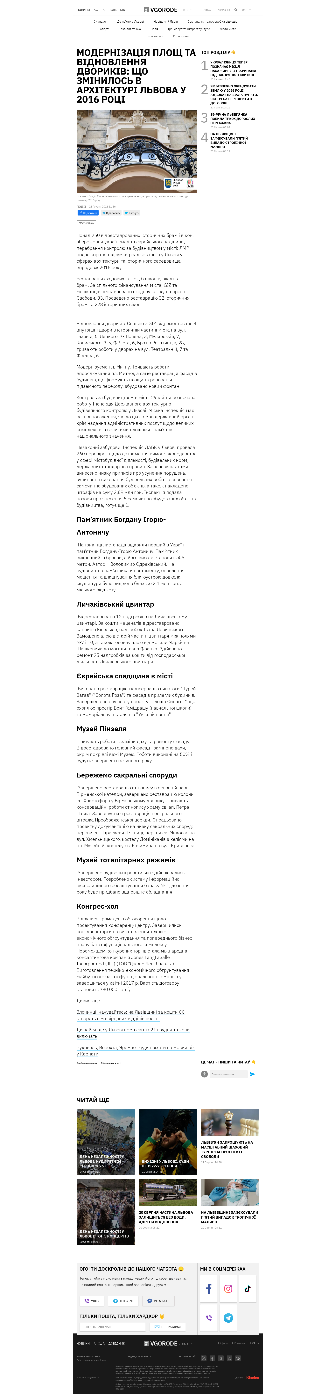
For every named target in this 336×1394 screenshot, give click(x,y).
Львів (183, 1343)
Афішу (207, 9)
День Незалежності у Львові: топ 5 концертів (104, 1233)
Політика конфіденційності (92, 1360)
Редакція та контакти (139, 1356)
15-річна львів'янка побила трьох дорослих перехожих (232, 118)
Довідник (116, 9)
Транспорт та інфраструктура (189, 29)
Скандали (101, 21)
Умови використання (88, 1356)
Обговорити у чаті (111, 1063)
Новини (83, 9)
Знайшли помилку (87, 1063)
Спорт (104, 29)
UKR (244, 9)
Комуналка (155, 36)
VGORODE (164, 1343)
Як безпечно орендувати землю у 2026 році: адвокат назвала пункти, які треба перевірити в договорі (234, 94)
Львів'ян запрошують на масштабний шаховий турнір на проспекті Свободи (227, 1149)
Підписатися (171, 1327)
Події (154, 29)
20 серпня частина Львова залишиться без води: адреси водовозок (166, 1217)
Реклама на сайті (188, 1356)
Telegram (126, 1301)
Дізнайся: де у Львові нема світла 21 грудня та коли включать (133, 1032)
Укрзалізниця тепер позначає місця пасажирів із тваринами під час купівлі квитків (233, 68)
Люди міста (228, 29)
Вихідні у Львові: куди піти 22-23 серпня (165, 1163)
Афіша (99, 9)
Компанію (224, 9)
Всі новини (181, 36)
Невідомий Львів (166, 21)
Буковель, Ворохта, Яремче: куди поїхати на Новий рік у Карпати (136, 1050)
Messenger (162, 1301)
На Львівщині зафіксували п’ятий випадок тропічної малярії (229, 140)
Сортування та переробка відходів (212, 21)
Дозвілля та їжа (129, 29)
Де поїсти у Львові (130, 21)
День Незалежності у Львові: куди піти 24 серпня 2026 (102, 1161)
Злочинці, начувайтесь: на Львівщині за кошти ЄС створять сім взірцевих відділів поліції (131, 1015)
